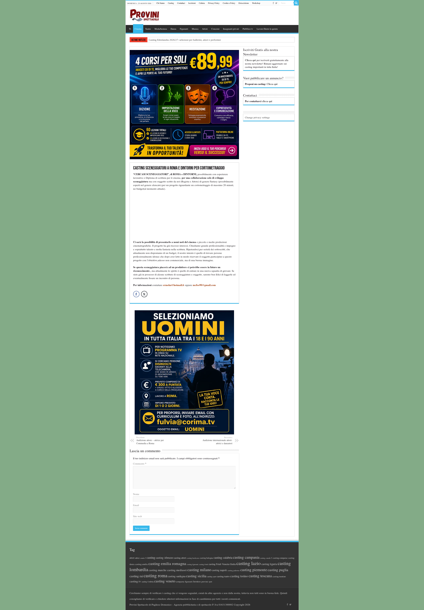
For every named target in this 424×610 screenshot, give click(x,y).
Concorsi (215, 28)
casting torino (239, 576)
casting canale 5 (266, 558)
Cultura (202, 3)
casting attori (180, 557)
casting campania (246, 557)
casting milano (199, 569)
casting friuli (203, 564)
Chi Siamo (160, 3)
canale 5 (143, 558)
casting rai (136, 576)
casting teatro (223, 576)
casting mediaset (177, 570)
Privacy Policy (213, 3)
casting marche (157, 570)
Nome (136, 494)
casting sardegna (177, 576)
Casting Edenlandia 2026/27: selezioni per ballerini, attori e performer (185, 40)
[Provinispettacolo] (144, 14)
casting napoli (219, 570)
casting (151, 558)
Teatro (148, 28)
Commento (139, 463)
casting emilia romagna (167, 563)
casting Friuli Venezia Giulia (222, 564)
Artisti (205, 28)
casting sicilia (196, 575)
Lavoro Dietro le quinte (267, 28)
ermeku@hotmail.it (173, 285)
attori (132, 557)
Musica (195, 28)
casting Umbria (148, 581)
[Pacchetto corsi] (184, 104)
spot (210, 581)
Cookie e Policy (229, 3)
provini (204, 581)
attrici (137, 558)
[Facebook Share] (136, 294)
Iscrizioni (192, 3)
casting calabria (223, 558)
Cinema (138, 28)
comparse (180, 581)
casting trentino (279, 576)
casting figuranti (192, 564)
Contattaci (181, 3)
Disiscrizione (243, 3)
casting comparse (280, 557)
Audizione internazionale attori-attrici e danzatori (217, 440)
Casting (171, 3)
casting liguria (269, 564)
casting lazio (248, 563)
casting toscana (260, 575)
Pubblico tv (248, 28)
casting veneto (164, 581)
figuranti (189, 581)
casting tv (135, 581)
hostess (197, 581)
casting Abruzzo (164, 558)
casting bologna (206, 558)
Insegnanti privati (231, 28)
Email (136, 505)
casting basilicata (193, 558)
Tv (130, 28)
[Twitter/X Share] (144, 294)
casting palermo (234, 570)
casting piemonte (253, 569)
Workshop (256, 3)
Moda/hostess (161, 28)
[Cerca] (296, 2)
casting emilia (141, 564)
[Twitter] (276, 3)
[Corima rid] (184, 372)
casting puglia (278, 569)
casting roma (155, 575)
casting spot (211, 576)
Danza (173, 28)
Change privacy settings (257, 117)
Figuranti (184, 28)
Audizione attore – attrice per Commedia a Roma (150, 440)
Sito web (137, 516)
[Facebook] (273, 3)
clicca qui (267, 101)
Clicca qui (250, 60)
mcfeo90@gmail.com (204, 285)
